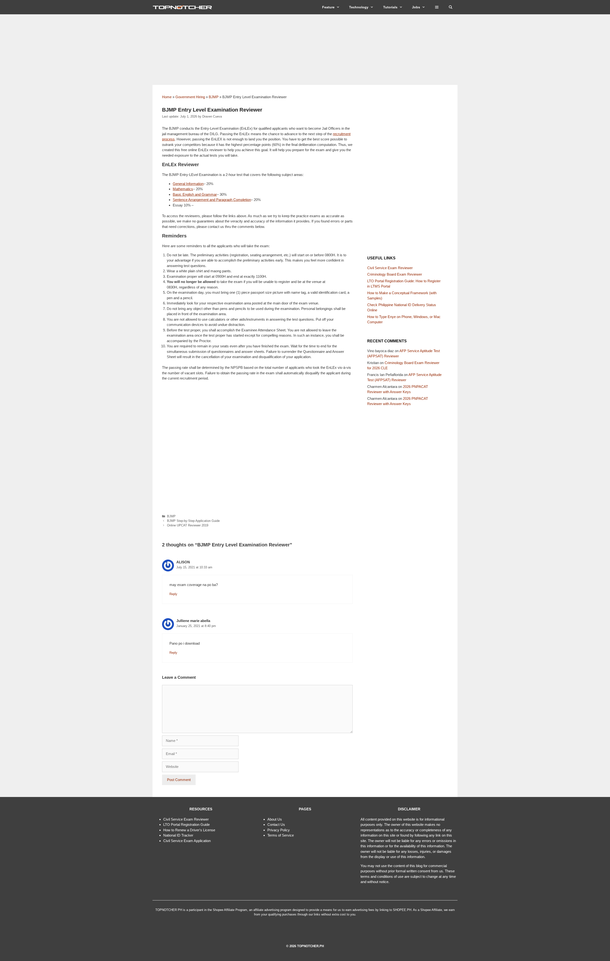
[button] (437, 7)
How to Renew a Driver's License (189, 830)
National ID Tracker (178, 835)
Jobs (416, 7)
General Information (188, 184)
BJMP (214, 97)
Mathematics (183, 189)
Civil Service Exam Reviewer (390, 268)
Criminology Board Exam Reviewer (394, 274)
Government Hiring (190, 97)
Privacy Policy (278, 830)
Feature (328, 7)
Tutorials (390, 7)
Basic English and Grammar (195, 194)
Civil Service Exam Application (187, 841)
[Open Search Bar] (451, 7)
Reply (173, 594)
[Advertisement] (305, 49)
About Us (274, 819)
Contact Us (276, 824)
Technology (358, 7)
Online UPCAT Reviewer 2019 (187, 525)
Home (167, 97)
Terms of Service (280, 835)
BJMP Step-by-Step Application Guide (193, 521)
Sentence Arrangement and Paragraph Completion (212, 200)
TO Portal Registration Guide (187, 824)
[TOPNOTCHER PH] (183, 7)
